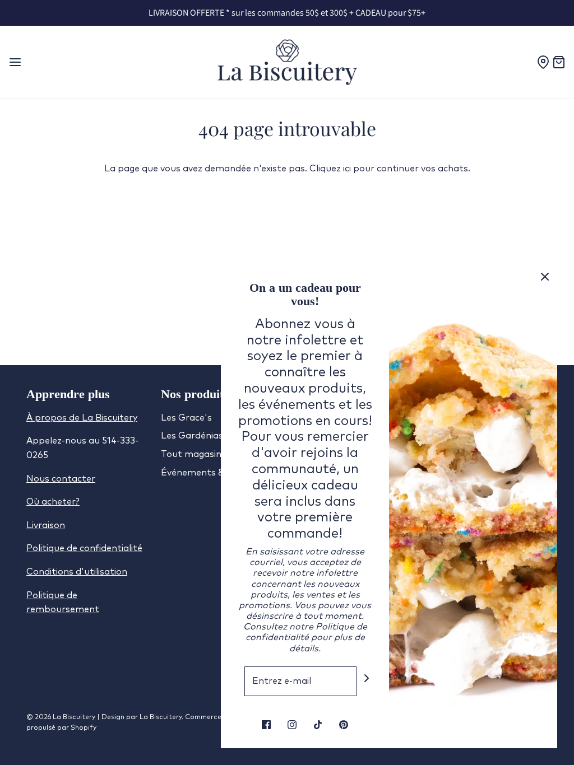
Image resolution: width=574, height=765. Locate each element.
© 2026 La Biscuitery (61, 717)
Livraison (45, 525)
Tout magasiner (195, 454)
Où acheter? (53, 501)
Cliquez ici (330, 168)
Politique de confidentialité (84, 548)
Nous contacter (60, 478)
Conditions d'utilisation (76, 571)
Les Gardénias (192, 435)
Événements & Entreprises (219, 472)
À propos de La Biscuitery (81, 417)
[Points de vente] (544, 61)
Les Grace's (186, 417)
